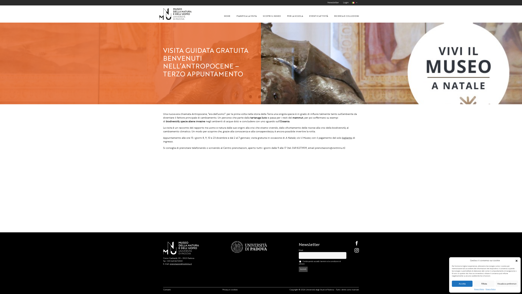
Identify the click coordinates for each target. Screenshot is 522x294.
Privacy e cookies (230, 290)
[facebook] (354, 243)
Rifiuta (484, 284)
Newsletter (333, 3)
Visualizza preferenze (506, 284)
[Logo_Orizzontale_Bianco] (175, 9)
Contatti (167, 290)
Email (301, 250)
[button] (516, 260)
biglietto (347, 138)
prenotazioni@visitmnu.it (181, 264)
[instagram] (354, 250)
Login (346, 3)
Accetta (462, 284)
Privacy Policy (479, 289)
